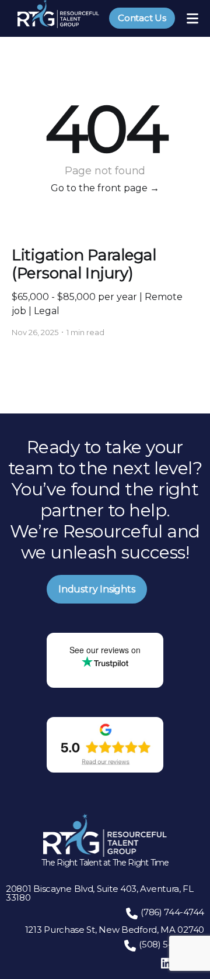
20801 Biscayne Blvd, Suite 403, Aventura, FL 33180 (100, 893)
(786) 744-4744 (172, 912)
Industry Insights (96, 589)
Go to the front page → (105, 188)
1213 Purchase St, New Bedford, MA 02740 (114, 929)
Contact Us (142, 17)
